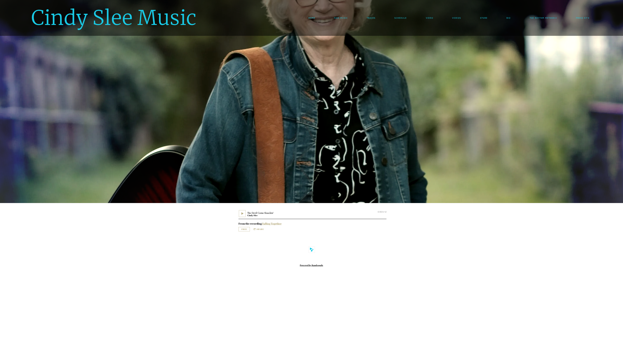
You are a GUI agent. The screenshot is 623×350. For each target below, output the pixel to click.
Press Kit (582, 18)
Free (244, 229)
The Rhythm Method (542, 18)
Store (484, 18)
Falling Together (272, 223)
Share (260, 229)
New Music (341, 18)
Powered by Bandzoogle (311, 265)
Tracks (371, 18)
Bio (509, 18)
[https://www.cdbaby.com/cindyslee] (312, 249)
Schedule (400, 18)
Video (429, 18)
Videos (456, 18)
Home (311, 18)
